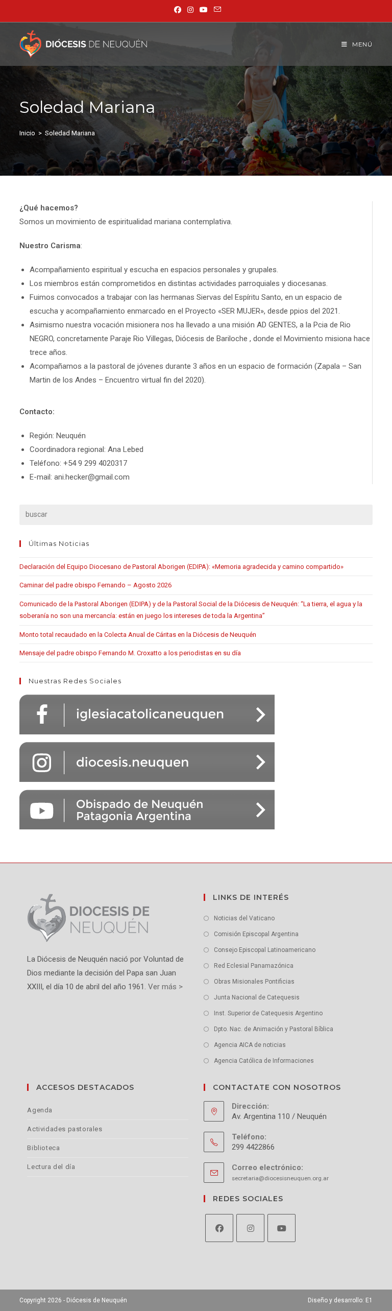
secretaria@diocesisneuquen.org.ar (280, 1178)
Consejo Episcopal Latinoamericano (264, 950)
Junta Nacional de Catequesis (257, 997)
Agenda (40, 1110)
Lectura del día (51, 1167)
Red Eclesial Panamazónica (253, 965)
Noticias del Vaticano (244, 918)
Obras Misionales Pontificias (254, 981)
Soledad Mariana (70, 133)
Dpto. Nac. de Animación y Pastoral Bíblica (273, 1029)
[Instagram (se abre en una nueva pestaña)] (190, 9)
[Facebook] (219, 1228)
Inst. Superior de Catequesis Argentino (268, 1013)
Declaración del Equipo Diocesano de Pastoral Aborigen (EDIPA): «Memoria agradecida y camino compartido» (181, 566)
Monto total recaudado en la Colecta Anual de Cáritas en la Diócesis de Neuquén (137, 634)
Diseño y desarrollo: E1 (340, 1300)
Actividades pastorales (64, 1129)
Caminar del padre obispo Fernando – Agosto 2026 (95, 585)
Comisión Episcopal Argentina (256, 934)
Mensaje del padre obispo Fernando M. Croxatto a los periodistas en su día (130, 653)
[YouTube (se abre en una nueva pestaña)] (204, 9)
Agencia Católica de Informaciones (264, 1060)
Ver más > (164, 986)
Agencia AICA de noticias (250, 1044)
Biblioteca (43, 1148)
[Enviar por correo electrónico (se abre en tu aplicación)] (216, 9)
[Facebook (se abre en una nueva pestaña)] (177, 9)
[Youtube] (281, 1228)
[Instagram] (250, 1228)
